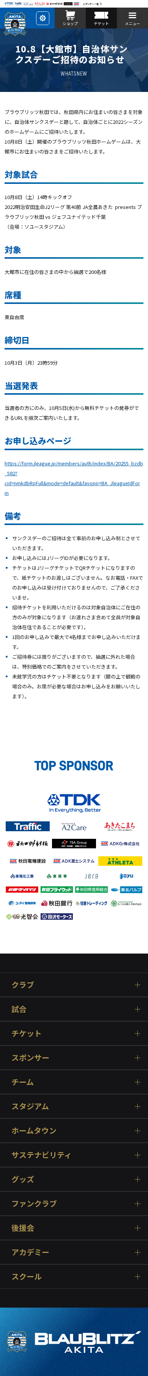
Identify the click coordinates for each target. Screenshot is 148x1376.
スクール (26, 1276)
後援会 (22, 1227)
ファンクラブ (34, 1203)
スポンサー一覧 (91, 4)
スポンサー (30, 1057)
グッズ (22, 1179)
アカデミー (30, 1251)
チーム (22, 1081)
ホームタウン (34, 1130)
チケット (26, 1033)
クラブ (22, 984)
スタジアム (30, 1106)
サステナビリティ (41, 1154)
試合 (19, 1008)
